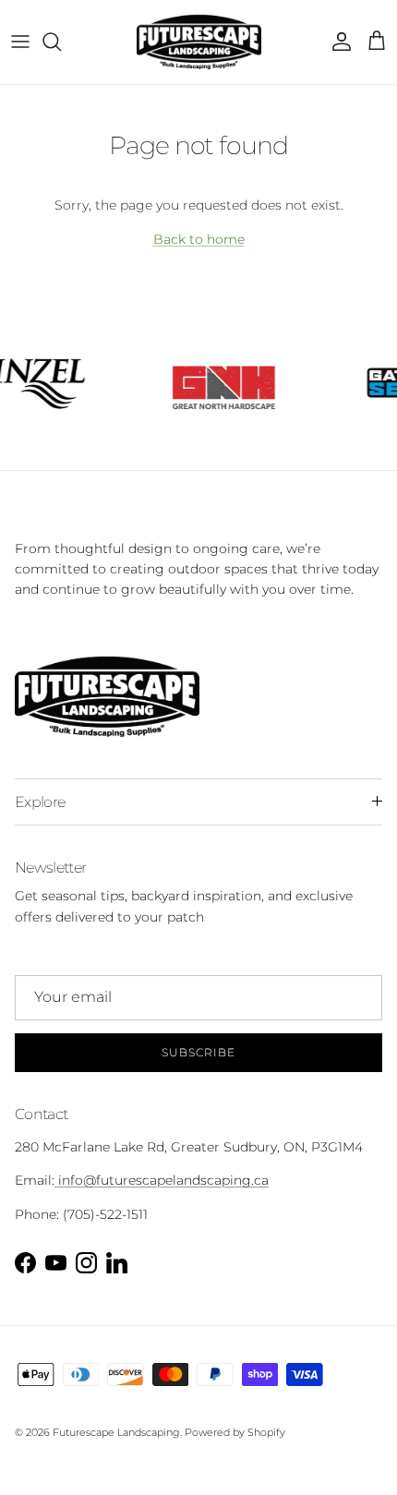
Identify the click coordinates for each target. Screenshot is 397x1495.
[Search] (61, 41)
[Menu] (20, 41)
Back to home (199, 239)
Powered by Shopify (235, 1432)
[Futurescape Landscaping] (199, 42)
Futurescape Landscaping (116, 1432)
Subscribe (198, 1052)
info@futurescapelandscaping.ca (161, 1180)
